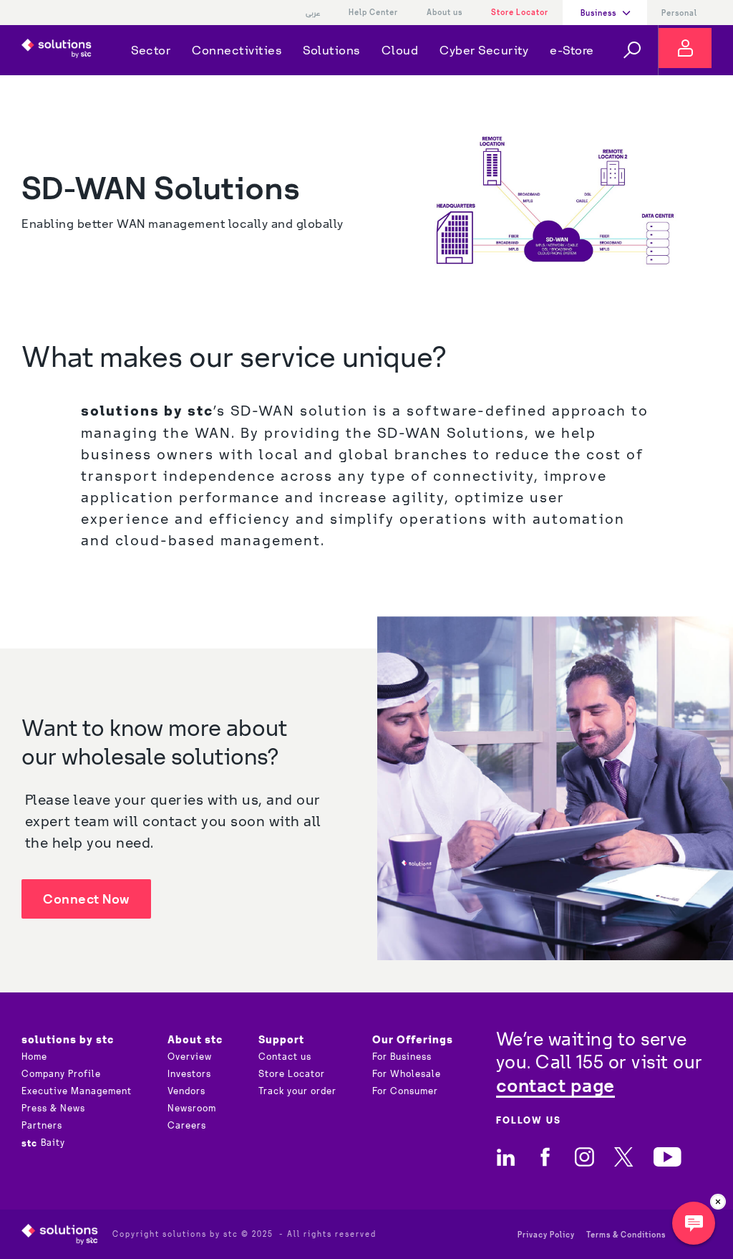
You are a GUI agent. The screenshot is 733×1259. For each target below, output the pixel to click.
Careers (187, 1126)
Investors (189, 1074)
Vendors (186, 1091)
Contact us (284, 1057)
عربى (313, 13)
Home (34, 1057)
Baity (43, 1143)
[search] (632, 50)
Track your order (297, 1091)
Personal (679, 13)
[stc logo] (56, 50)
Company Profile (61, 1074)
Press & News (53, 1109)
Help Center (373, 12)
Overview (190, 1057)
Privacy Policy (546, 1234)
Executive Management (76, 1091)
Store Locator (519, 12)
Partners (41, 1126)
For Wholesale (406, 1074)
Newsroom (192, 1109)
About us (444, 12)
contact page (555, 1085)
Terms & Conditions (626, 1234)
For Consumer (405, 1091)
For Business (402, 1057)
